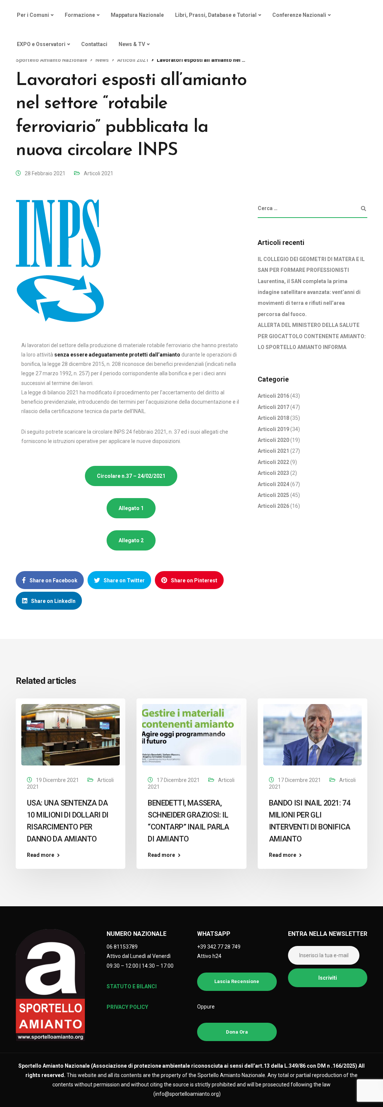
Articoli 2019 (273, 429)
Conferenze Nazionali (299, 15)
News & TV (132, 44)
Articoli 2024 (273, 484)
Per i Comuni (33, 15)
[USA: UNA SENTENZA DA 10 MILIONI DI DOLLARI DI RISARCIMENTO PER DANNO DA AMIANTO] (70, 734)
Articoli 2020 (273, 440)
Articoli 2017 (273, 407)
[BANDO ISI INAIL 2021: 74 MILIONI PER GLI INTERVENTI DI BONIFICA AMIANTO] (312, 734)
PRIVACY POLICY (127, 1007)
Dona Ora (237, 1032)
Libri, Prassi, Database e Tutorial (216, 15)
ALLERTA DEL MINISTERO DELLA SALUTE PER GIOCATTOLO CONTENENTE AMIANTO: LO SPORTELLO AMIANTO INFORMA (312, 336)
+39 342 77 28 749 (218, 947)
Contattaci (94, 44)
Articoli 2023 (273, 473)
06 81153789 (122, 947)
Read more (40, 855)
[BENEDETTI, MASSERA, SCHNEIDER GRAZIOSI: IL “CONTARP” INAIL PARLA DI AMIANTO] (191, 734)
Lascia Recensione (236, 981)
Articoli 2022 (273, 462)
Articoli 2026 (273, 506)
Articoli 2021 (98, 173)
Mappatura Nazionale (137, 15)
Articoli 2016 (273, 396)
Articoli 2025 (273, 495)
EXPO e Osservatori (41, 44)
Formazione (80, 15)
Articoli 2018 (273, 418)
